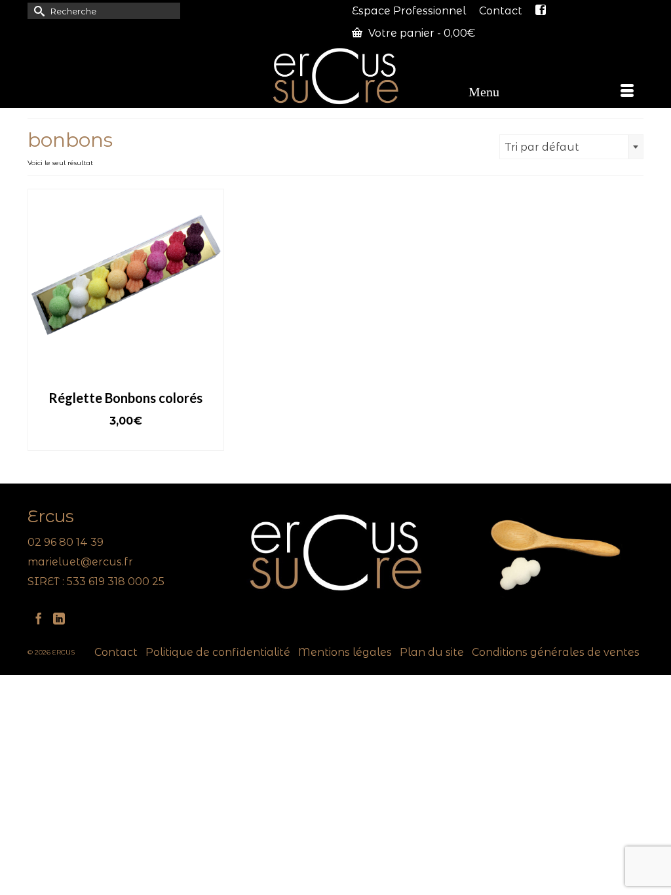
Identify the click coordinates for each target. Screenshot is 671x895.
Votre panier (420, 33)
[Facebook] (38, 618)
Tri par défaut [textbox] (542, 147)
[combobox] (571, 146)
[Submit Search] (37, 11)
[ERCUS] (335, 76)
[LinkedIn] (59, 618)
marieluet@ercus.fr (80, 562)
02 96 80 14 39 (66, 542)
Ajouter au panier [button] (125, 440)
